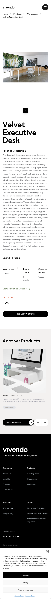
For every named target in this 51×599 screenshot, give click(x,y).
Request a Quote (25, 313)
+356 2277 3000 (11, 536)
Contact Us (8, 489)
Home (5, 13)
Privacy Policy (30, 596)
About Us (7, 473)
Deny (25, 582)
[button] (47, 551)
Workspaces (32, 13)
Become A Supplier (36, 508)
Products (17, 13)
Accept (25, 575)
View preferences (25, 589)
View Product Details (15, 288)
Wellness (31, 484)
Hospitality (32, 478)
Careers (6, 484)
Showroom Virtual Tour (37, 513)
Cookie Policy (19, 596)
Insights (6, 478)
